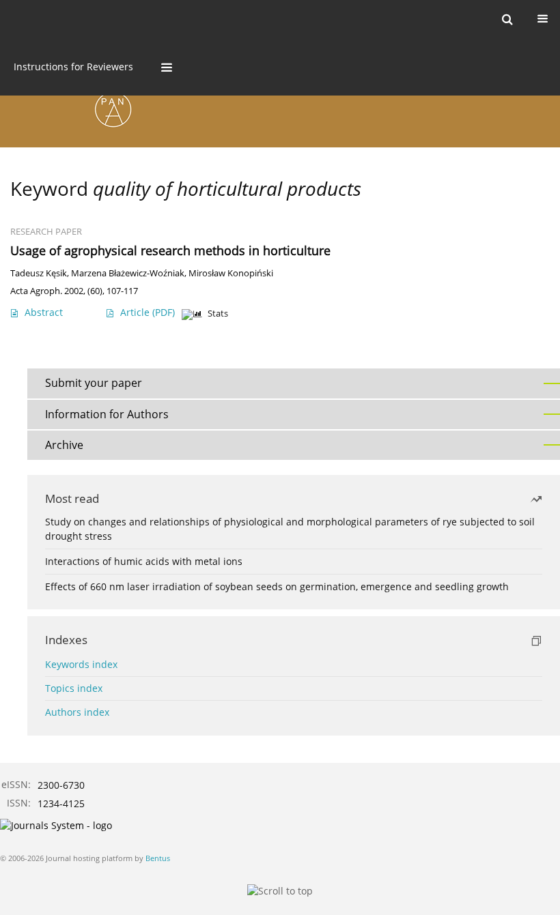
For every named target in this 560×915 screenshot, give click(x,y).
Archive (64, 444)
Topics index (73, 688)
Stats (218, 313)
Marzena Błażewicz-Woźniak (127, 273)
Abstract (44, 312)
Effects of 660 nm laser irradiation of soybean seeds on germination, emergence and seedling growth (277, 586)
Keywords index (81, 664)
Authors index (77, 712)
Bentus (157, 858)
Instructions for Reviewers (73, 66)
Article (147, 312)
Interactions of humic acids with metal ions (143, 561)
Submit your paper (93, 382)
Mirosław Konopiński (230, 273)
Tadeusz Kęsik (38, 273)
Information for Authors (107, 414)
